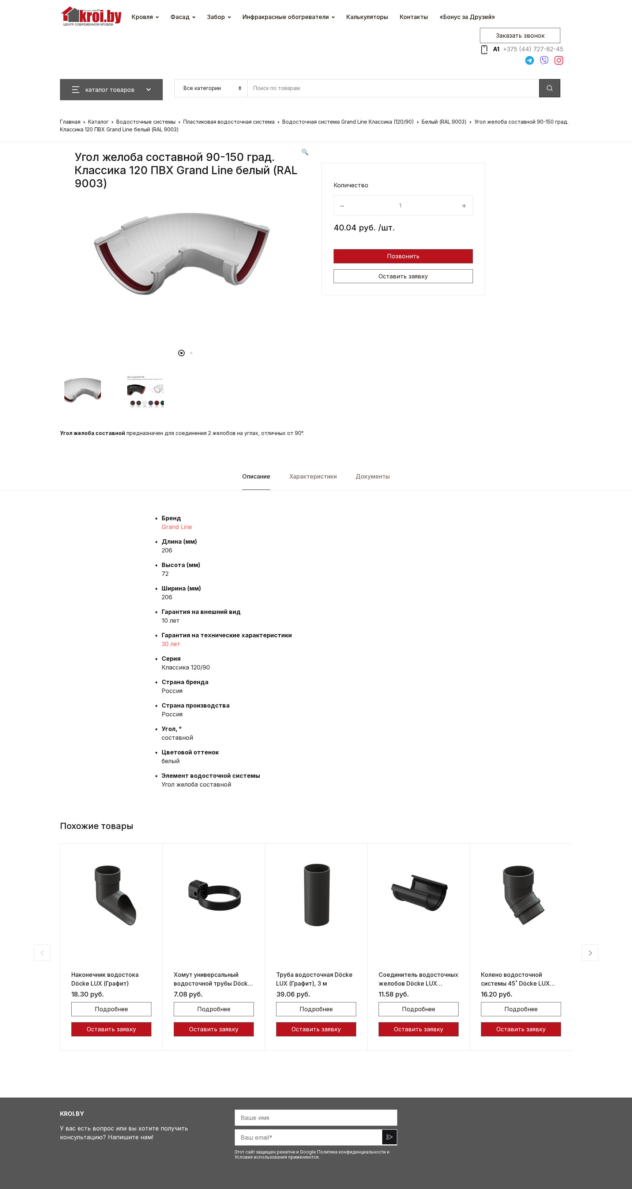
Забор (216, 16)
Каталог (98, 122)
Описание (256, 476)
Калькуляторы (367, 16)
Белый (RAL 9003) (444, 122)
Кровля (142, 16)
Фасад (179, 16)
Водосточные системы (146, 122)
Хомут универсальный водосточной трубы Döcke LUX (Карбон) (212, 983)
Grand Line (177, 526)
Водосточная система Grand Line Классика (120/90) (348, 122)
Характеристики (313, 476)
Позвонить (403, 256)
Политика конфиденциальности (351, 1152)
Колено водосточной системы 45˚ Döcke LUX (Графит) (515, 983)
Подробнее (111, 1009)
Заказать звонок (520, 35)
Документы (373, 476)
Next (590, 953)
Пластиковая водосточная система (229, 122)
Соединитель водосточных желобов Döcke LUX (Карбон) (418, 983)
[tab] (256, 476)
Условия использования (260, 1157)
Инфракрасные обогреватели (285, 16)
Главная (70, 122)
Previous (42, 953)
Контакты (414, 16)
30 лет (171, 644)
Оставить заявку (403, 276)
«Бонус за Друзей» (467, 16)
